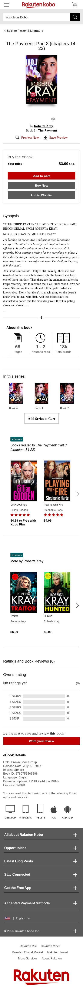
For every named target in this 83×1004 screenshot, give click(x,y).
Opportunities (15, 848)
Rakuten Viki (28, 946)
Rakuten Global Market (27, 952)
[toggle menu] (6, 4)
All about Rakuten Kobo (23, 834)
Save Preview (58, 137)
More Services (27, 958)
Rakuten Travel (57, 952)
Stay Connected (17, 874)
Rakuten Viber (50, 946)
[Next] (77, 494)
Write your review (41, 741)
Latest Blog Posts (18, 861)
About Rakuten (52, 958)
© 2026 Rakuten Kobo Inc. (22, 931)
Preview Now (30, 137)
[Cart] (74, 4)
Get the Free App (17, 888)
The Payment (47, 130)
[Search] (75, 17)
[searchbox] (41, 17)
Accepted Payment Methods (27, 903)
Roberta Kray (43, 126)
